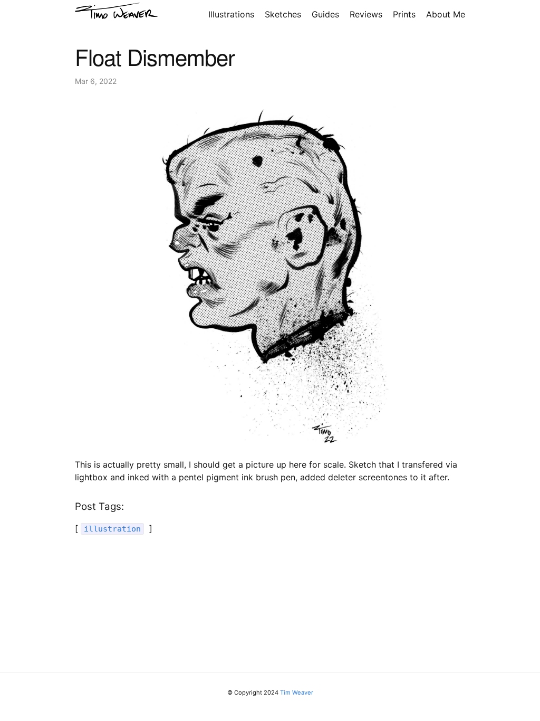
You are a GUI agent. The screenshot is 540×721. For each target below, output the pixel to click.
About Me (445, 14)
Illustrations (231, 14)
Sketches (283, 14)
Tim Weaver (296, 692)
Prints (404, 14)
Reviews (366, 14)
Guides (325, 14)
